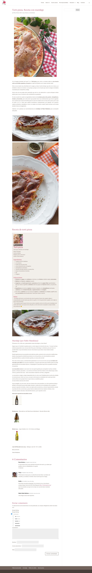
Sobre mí (48, 2)
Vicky (19, 472)
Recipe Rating (15, 510)
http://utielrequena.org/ (45, 485)
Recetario (72, 2)
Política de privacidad (16, 567)
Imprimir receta (18, 245)
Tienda (42, 2)
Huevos (26, 12)
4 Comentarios (32, 12)
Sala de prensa (41, 567)
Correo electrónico (17, 546)
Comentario (15, 527)
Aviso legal (25, 567)
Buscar (77, 9)
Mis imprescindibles (63, 2)
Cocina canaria (54, 2)
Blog (78, 2)
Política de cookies (32, 567)
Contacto (83, 2)
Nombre (14, 542)
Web (13, 549)
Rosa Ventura (16, 12)
